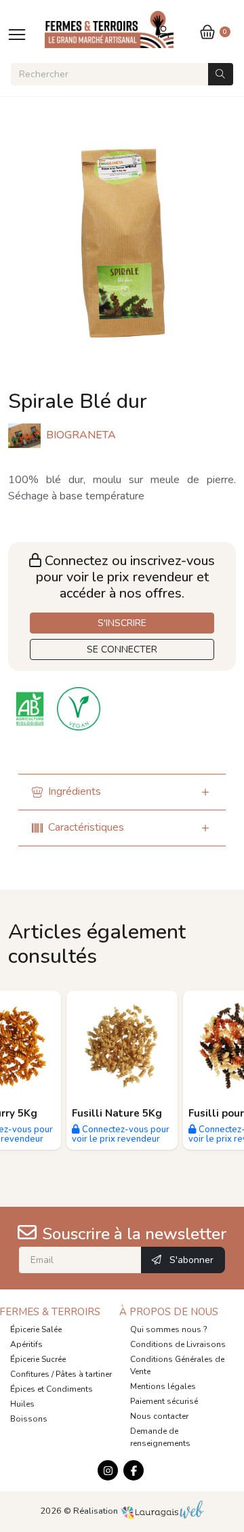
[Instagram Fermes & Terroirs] (108, 1470)
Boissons (28, 1418)
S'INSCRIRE (122, 623)
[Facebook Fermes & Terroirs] (133, 1470)
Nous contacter (159, 1416)
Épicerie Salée (36, 1329)
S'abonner (190, 1260)
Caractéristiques (86, 827)
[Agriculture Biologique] (32, 708)
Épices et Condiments (51, 1389)
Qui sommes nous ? (168, 1329)
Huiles (22, 1404)
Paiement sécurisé (164, 1401)
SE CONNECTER (122, 649)
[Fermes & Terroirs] (110, 29)
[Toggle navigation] (17, 34)
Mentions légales (163, 1386)
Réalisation (96, 1511)
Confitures (29, 1374)
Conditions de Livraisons (178, 1344)
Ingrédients (74, 791)
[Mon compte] (164, 31)
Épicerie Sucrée (38, 1359)
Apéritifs (26, 1344)
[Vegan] (80, 708)
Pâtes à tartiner (84, 1374)
